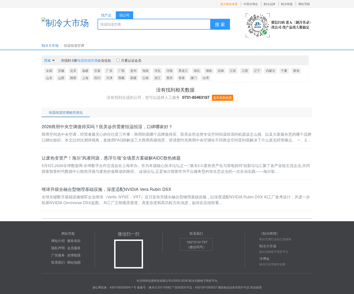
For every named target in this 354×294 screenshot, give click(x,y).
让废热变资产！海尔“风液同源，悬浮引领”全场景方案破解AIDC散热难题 (111, 157)
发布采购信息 (222, 97)
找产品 (106, 15)
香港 (181, 77)
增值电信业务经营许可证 (233, 287)
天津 (109, 77)
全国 (49, 70)
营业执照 (256, 287)
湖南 (209, 70)
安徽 (61, 70)
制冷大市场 (50, 45)
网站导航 (304, 4)
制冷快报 (287, 4)
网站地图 (74, 262)
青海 (296, 70)
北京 (73, 70)
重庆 (169, 77)
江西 (245, 70)
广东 (109, 70)
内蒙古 (270, 70)
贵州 (133, 70)
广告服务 (58, 255)
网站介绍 (58, 240)
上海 (85, 77)
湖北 (197, 70)
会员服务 (74, 247)
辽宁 (257, 70)
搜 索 (220, 24)
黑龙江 (183, 70)
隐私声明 (58, 247)
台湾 (206, 77)
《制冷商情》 (269, 233)
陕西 (73, 77)
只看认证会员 (131, 60)
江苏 (233, 70)
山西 (61, 77)
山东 (49, 77)
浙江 (157, 77)
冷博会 (264, 258)
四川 (97, 77)
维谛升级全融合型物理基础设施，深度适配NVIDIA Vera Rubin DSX (106, 189)
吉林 (221, 70)
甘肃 (97, 70)
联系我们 (58, 262)
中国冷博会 (250, 4)
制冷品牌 (269, 4)
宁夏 (284, 70)
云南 (145, 77)
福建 (85, 70)
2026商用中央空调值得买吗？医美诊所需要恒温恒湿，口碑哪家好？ (107, 126)
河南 (169, 70)
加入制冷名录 (229, 4)
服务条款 (74, 240)
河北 (157, 70)
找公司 (124, 15)
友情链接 (74, 255)
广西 (121, 70)
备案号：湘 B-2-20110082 (154, 287)
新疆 (133, 77)
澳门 (193, 77)
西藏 (121, 77)
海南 (145, 70)
